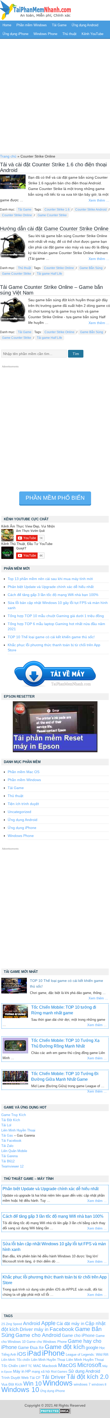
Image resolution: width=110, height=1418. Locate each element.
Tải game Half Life (49, 273)
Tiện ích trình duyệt (23, 804)
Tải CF (35, 1378)
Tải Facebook (11, 1141)
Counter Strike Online (17, 215)
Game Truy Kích (13, 1115)
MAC (37, 1366)
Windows (58, 1383)
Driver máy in (34, 1329)
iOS (21, 1354)
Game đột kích (65, 1346)
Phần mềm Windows (31, 25)
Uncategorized (19, 812)
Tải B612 (8, 1161)
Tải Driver (53, 1377)
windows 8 (99, 1384)
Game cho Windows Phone (47, 1342)
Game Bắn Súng (91, 268)
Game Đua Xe (31, 1347)
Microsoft (89, 1365)
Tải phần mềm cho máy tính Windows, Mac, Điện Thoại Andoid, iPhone (35, 10)
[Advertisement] (55, 95)
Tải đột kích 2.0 (87, 1376)
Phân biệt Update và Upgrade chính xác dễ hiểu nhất (51, 587)
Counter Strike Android (91, 209)
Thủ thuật (69, 34)
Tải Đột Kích (10, 1120)
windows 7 (82, 1384)
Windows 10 (20, 1390)
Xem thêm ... (99, 200)
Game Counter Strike (52, 215)
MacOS (67, 1365)
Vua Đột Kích (11, 1384)
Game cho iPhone (78, 1335)
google (92, 1347)
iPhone (53, 1353)
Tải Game (59, 25)
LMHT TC (25, 1366)
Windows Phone (45, 34)
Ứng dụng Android (85, 25)
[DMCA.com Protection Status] (55, 1413)
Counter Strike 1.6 (57, 209)
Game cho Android (38, 1335)
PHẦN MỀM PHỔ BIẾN (55, 498)
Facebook (62, 1329)
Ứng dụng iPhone (15, 34)
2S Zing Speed (11, 1324)
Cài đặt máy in (70, 1323)
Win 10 (32, 1383)
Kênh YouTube (92, 34)
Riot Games (59, 1371)
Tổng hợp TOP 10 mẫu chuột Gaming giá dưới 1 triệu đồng (56, 616)
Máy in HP (22, 1371)
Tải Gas (7, 1135)
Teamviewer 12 (12, 1166)
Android (31, 1323)
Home (7, 25)
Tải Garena (9, 1156)
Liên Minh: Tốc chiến (15, 1359)
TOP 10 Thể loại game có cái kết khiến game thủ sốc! (51, 637)
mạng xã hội (41, 1371)
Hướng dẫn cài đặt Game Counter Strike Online (54, 228)
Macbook (49, 1366)
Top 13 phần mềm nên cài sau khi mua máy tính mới (50, 579)
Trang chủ (8, 156)
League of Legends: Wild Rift (87, 1354)
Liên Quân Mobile (14, 1151)
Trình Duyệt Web (15, 1378)
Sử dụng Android (84, 1371)
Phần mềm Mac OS (23, 772)
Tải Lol (6, 1125)
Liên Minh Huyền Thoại (18, 1130)
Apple (48, 1323)
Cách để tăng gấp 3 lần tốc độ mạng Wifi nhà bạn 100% (53, 595)
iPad (34, 1353)
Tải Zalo (7, 1146)
